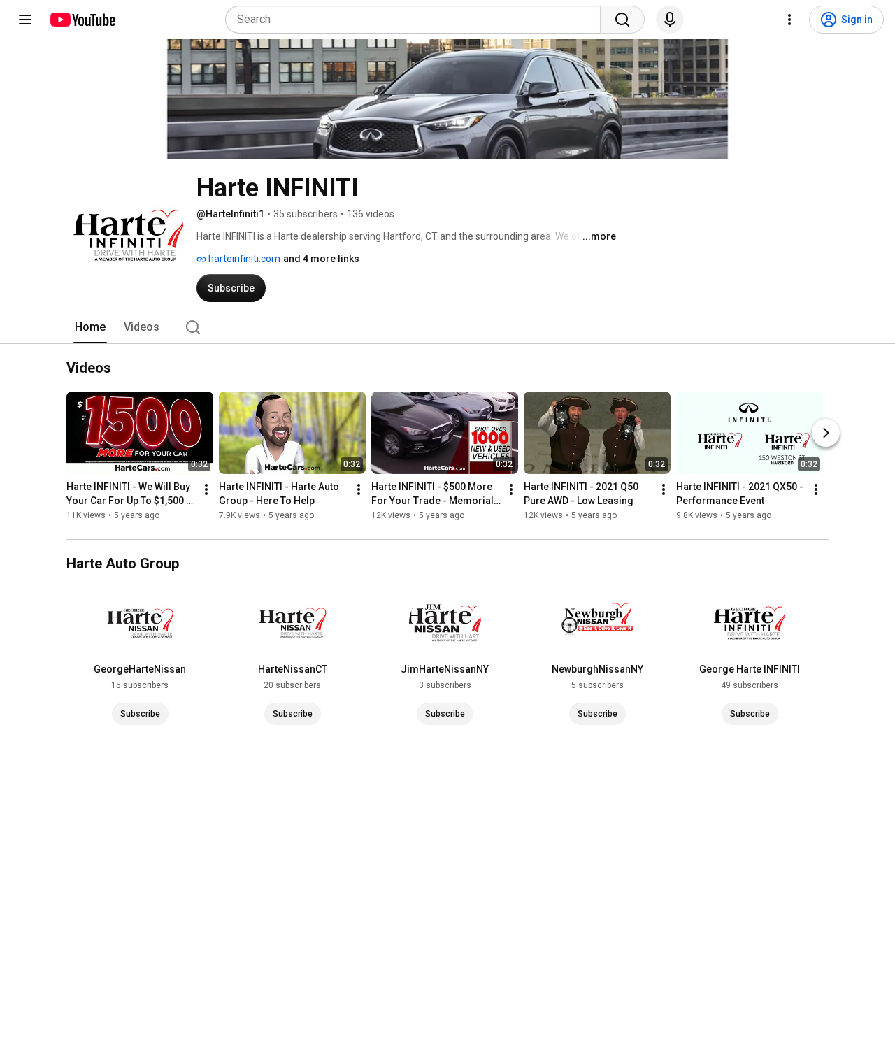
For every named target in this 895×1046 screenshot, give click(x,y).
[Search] (622, 20)
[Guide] (25, 19)
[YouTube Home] (82, 19)
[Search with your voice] (670, 20)
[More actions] (206, 490)
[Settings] (789, 19)
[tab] (90, 327)
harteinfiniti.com (243, 258)
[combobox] (417, 19)
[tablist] (447, 327)
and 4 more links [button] (321, 258)
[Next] (826, 433)
